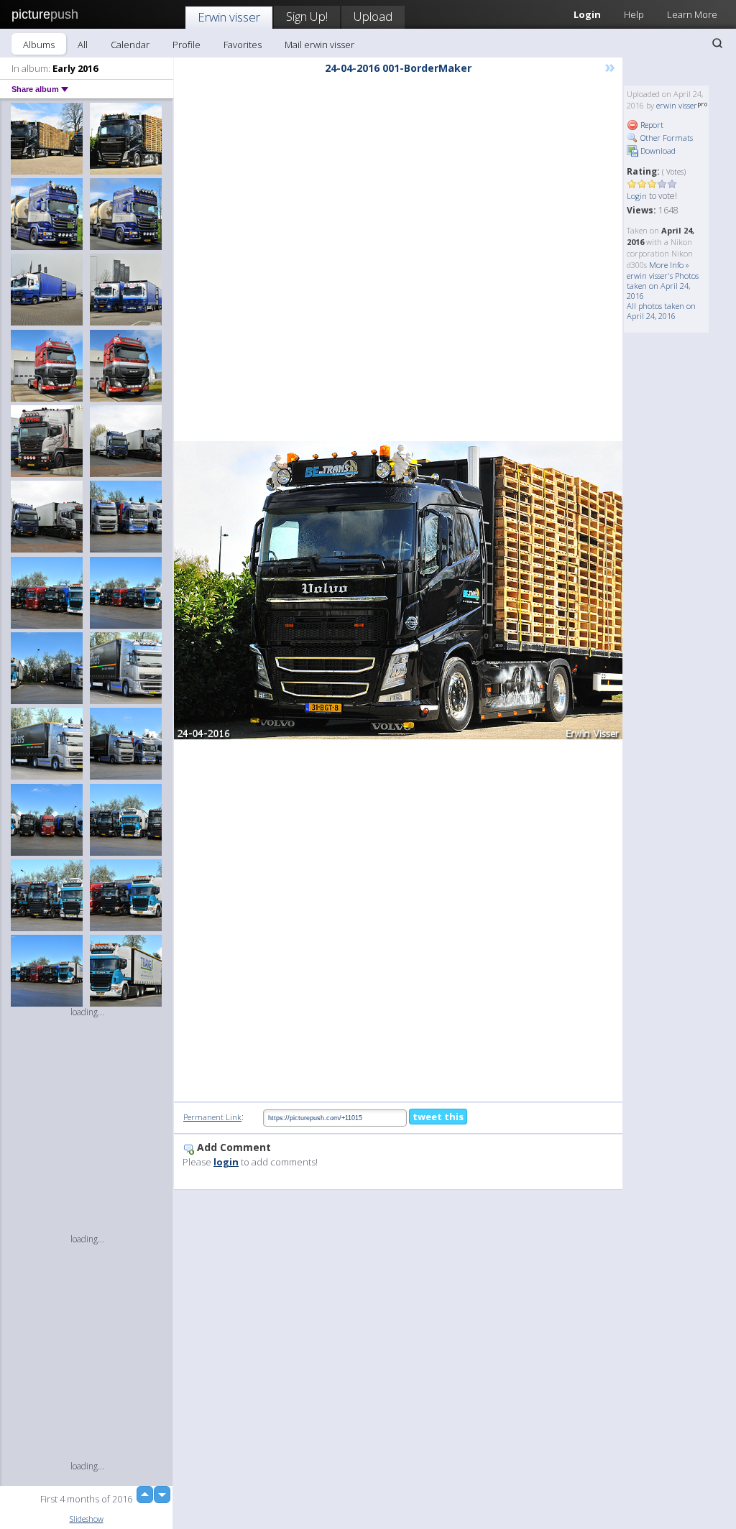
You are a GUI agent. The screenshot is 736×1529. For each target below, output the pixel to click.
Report (650, 124)
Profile (186, 44)
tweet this (438, 1116)
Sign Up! (307, 16)
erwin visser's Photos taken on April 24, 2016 (663, 285)
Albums (39, 44)
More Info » (669, 264)
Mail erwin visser (319, 44)
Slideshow (87, 1518)
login (226, 1161)
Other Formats (665, 137)
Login (637, 195)
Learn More (692, 14)
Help (634, 14)
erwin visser (676, 105)
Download (657, 150)
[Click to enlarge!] (398, 590)
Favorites (243, 44)
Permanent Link (212, 1117)
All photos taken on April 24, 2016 (661, 310)
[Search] (717, 43)
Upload (373, 16)
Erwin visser (229, 17)
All (83, 44)
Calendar (130, 44)
